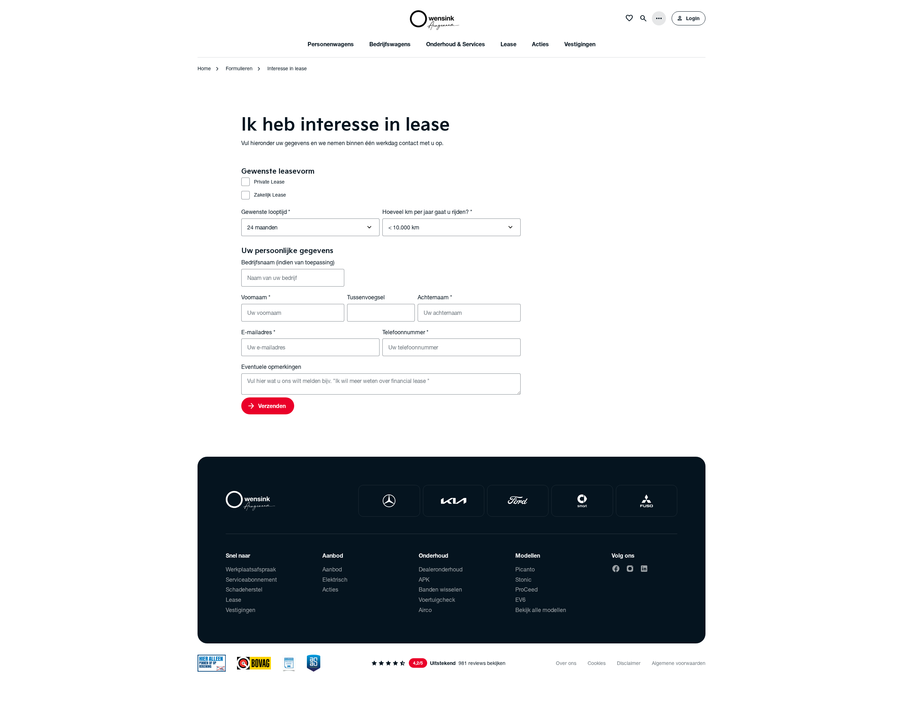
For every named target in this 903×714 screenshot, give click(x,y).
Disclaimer (629, 663)
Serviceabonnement (251, 579)
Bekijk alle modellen (540, 609)
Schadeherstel (244, 589)
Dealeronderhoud (440, 569)
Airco (425, 609)
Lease (233, 599)
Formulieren (239, 68)
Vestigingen (240, 609)
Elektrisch (334, 579)
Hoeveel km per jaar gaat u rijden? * (427, 211)
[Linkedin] (644, 568)
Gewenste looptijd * (265, 211)
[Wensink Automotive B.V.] (434, 18)
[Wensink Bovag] (254, 663)
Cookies (597, 663)
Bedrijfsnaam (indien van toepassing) (287, 262)
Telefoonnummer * (405, 332)
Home (204, 68)
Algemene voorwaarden (678, 663)
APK (424, 579)
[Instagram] (630, 568)
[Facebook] (616, 568)
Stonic (523, 579)
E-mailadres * (258, 332)
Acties (330, 589)
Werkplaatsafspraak (251, 569)
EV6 (520, 599)
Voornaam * (256, 297)
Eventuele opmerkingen (271, 366)
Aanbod (332, 569)
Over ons (566, 663)
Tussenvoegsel (366, 297)
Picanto (525, 569)
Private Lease (269, 182)
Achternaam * (435, 297)
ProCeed (526, 589)
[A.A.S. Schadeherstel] (313, 663)
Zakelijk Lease (270, 195)
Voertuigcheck (437, 599)
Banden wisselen (440, 589)
